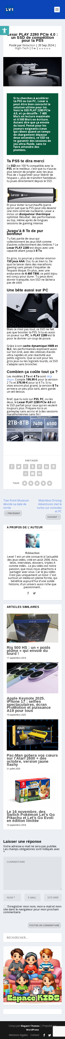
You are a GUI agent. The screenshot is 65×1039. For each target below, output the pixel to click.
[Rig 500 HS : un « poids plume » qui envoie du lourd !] (32, 628)
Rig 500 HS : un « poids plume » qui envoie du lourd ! (28, 650)
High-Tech (22, 48)
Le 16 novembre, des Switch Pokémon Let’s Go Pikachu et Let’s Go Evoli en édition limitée (31, 816)
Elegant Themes (30, 1025)
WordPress (32, 1029)
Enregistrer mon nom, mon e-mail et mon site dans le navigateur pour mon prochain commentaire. (32, 909)
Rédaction (28, 45)
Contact (35, 1035)
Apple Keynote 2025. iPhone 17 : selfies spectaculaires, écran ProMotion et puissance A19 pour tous (29, 704)
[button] (4, 30)
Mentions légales (18, 1035)
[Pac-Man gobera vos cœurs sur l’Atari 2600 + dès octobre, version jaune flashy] (32, 734)
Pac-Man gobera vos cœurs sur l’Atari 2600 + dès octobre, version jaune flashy (32, 760)
